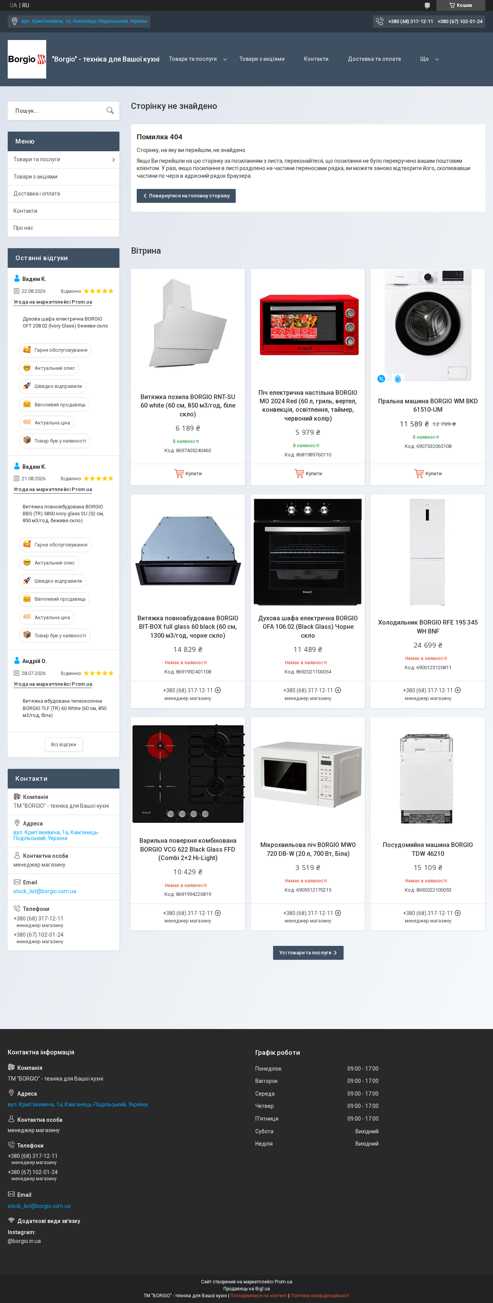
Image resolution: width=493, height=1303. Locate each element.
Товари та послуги (193, 59)
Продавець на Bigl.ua (246, 1288)
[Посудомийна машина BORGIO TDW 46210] (428, 774)
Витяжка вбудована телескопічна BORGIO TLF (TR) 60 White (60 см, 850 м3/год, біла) (64, 708)
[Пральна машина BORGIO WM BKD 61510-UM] (428, 326)
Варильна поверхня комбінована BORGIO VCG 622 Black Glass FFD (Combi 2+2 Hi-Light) (187, 849)
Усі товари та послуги (305, 953)
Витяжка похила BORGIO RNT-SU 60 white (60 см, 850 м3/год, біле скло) (188, 405)
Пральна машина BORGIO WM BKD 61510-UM (428, 405)
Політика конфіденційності (319, 1295)
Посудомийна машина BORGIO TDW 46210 (428, 849)
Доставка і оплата (36, 193)
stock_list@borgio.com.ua (44, 891)
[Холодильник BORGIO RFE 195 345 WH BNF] (428, 551)
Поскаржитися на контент (258, 1295)
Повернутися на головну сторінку (189, 196)
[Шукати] (110, 111)
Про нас (23, 228)
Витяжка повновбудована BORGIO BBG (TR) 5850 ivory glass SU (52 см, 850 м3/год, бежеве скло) (63, 513)
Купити (194, 473)
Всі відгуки (63, 744)
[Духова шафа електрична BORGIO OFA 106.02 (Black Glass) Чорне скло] (308, 551)
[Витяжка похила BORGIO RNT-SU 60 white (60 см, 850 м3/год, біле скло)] (188, 326)
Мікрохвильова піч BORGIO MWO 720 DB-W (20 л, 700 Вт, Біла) (308, 849)
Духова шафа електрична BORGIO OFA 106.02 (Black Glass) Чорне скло (308, 627)
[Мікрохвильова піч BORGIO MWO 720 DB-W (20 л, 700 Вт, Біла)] (308, 774)
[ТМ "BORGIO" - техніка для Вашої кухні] (27, 59)
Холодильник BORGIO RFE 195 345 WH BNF (428, 627)
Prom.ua (283, 1282)
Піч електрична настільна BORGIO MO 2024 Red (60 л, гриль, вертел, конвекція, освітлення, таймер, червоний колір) (307, 405)
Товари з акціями (262, 59)
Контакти (316, 59)
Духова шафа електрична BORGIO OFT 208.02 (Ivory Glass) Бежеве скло (65, 322)
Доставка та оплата (374, 59)
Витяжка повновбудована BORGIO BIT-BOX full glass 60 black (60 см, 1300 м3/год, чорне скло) (188, 627)
